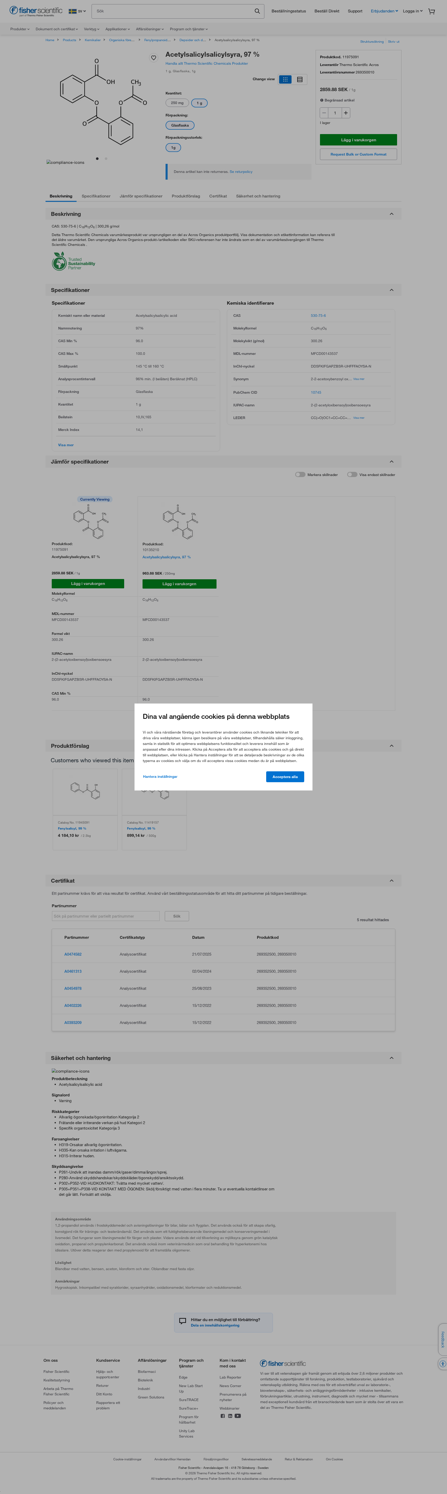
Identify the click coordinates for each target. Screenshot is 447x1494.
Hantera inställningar (160, 776)
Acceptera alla (285, 776)
